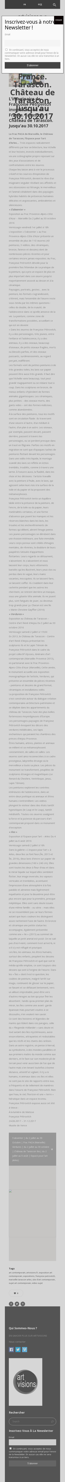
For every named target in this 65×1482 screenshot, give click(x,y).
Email (7, 34)
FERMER (58, 20)
